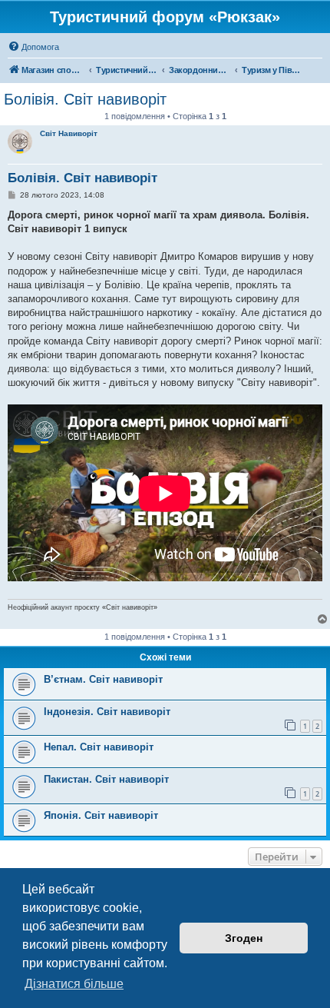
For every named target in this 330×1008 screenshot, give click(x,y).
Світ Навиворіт (68, 133)
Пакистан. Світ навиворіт (106, 779)
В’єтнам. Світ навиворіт (103, 679)
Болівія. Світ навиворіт (85, 99)
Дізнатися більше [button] (74, 983)
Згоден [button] (243, 938)
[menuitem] (33, 47)
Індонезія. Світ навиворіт (107, 711)
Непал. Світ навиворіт (98, 747)
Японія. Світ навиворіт (101, 815)
